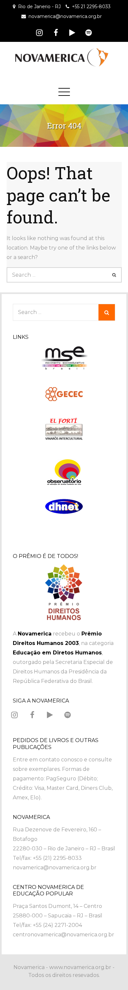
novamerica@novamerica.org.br (65, 16)
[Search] (114, 275)
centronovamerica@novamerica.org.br (63, 934)
